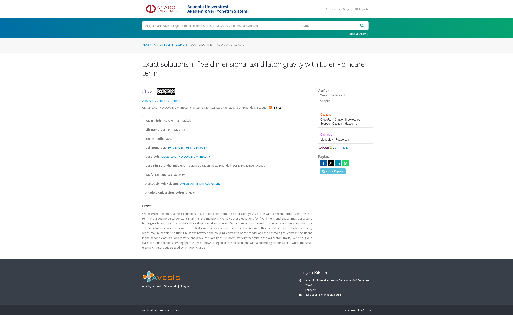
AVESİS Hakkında (167, 286)
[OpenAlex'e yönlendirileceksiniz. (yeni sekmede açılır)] (280, 107)
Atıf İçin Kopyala (334, 171)
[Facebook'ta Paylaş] (323, 163)
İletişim (184, 286)
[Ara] (362, 25)
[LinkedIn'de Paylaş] (338, 163)
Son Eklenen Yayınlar (173, 44)
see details (341, 148)
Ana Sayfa (149, 44)
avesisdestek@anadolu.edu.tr (323, 294)
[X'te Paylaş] (331, 163)
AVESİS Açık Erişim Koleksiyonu (200, 183)
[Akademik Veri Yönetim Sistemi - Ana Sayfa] (164, 9)
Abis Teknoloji (353, 310)
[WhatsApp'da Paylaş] (345, 163)
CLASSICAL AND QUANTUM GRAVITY (185, 156)
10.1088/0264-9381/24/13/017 (187, 147)
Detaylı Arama (358, 34)
